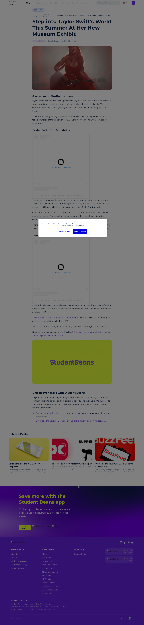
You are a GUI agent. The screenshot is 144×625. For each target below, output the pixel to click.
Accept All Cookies (80, 231)
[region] (72, 228)
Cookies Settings (64, 231)
